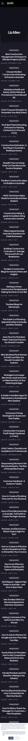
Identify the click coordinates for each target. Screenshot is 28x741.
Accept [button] (11, 738)
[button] (2, 3)
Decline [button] (17, 738)
